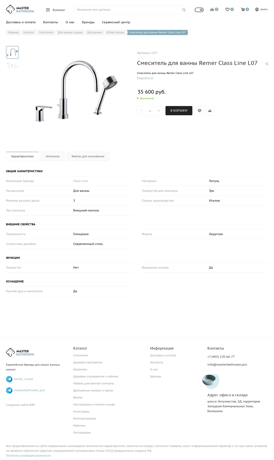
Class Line (80, 181)
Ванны (77, 397)
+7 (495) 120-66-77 (221, 357)
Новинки (79, 425)
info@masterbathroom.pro (227, 364)
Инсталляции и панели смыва (94, 404)
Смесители (80, 355)
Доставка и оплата (163, 355)
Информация (162, 348)
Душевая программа (87, 362)
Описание (53, 156)
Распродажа (82, 432)
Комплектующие (84, 418)
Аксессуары (81, 411)
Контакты (156, 362)
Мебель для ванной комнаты (93, 383)
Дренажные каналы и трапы (93, 390)
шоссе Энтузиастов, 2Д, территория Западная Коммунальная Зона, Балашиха (233, 403)
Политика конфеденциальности (28, 455)
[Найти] (184, 10)
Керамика (80, 369)
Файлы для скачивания (88, 156)
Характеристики (22, 156)
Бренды (155, 376)
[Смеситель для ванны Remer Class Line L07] (76, 91)
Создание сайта (17, 405)
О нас (154, 369)
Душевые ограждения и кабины (95, 376)
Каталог (80, 348)
